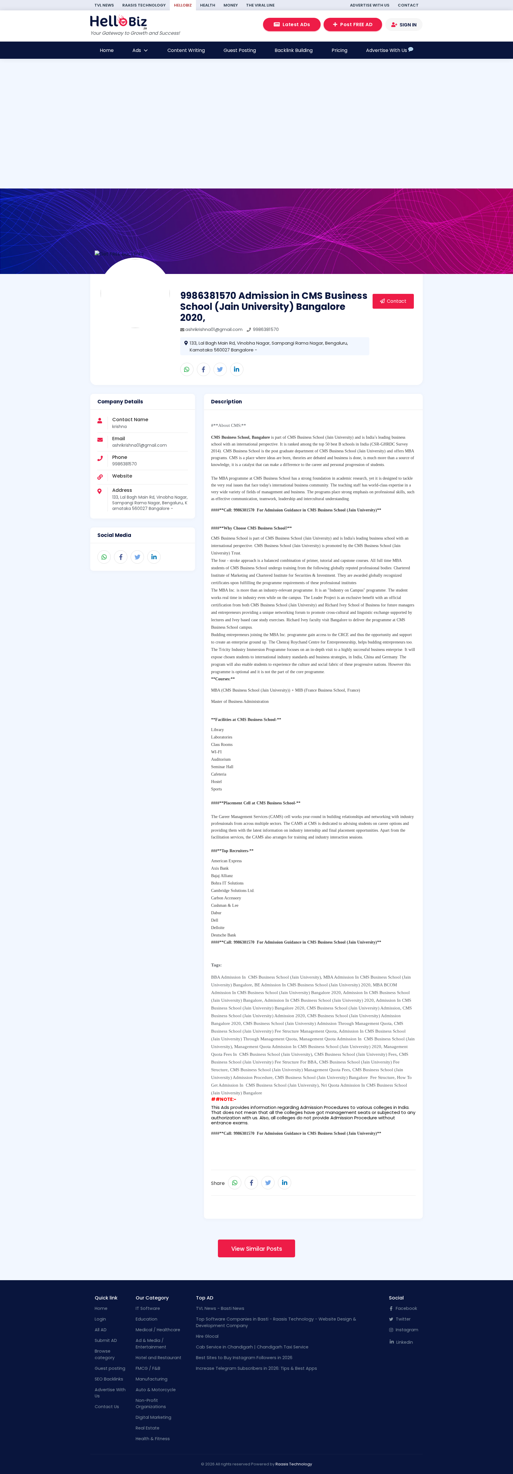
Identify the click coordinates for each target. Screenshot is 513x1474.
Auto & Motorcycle (156, 1390)
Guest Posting (240, 50)
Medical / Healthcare (158, 1330)
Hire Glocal (207, 1336)
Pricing (339, 50)
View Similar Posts (256, 1249)
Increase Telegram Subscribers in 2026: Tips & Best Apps (256, 1368)
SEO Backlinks (109, 1379)
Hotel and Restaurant (158, 1358)
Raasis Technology (144, 5)
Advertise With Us (370, 5)
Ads (137, 50)
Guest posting (110, 1368)
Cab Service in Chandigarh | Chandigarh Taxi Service (252, 1347)
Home (107, 50)
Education (146, 1319)
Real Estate (147, 1428)
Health (207, 5)
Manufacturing (151, 1379)
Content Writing (186, 50)
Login (100, 1319)
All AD (101, 1330)
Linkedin (404, 1342)
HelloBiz (183, 5)
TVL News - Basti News (220, 1308)
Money (231, 5)
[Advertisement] (255, 148)
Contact (408, 5)
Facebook (406, 1308)
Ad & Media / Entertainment (151, 1343)
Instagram (406, 1330)
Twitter (403, 1319)
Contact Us (107, 1407)
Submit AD (106, 1340)
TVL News (104, 5)
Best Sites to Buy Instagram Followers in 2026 (244, 1358)
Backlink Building (294, 50)
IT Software (148, 1308)
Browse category (105, 1354)
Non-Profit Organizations (151, 1403)
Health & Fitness (153, 1439)
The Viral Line (260, 5)
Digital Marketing (153, 1417)
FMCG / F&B (148, 1368)
